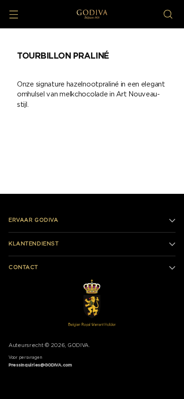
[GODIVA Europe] (92, 14)
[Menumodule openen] (13, 14)
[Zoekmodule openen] (167, 14)
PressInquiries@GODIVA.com (40, 365)
